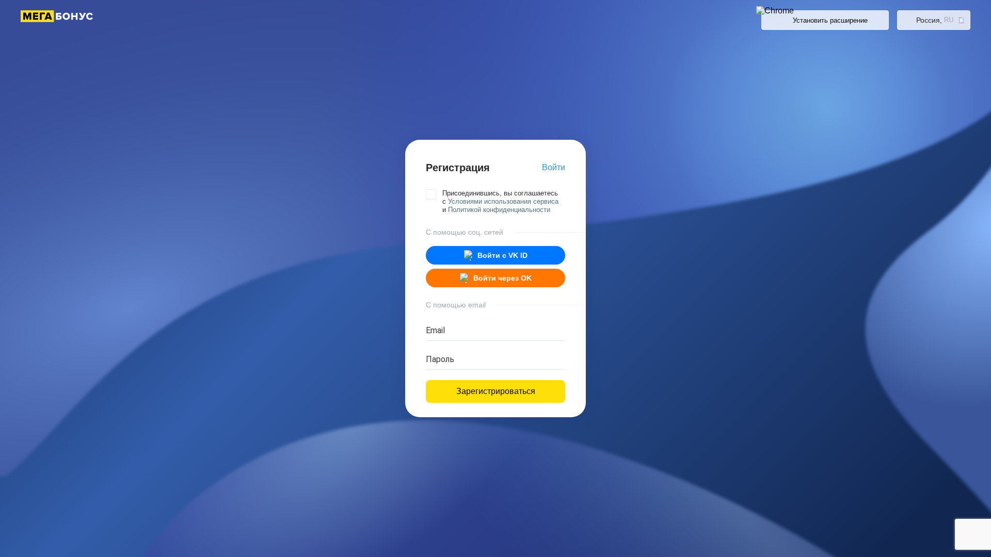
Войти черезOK (502, 278)
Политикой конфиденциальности (499, 210)
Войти (553, 167)
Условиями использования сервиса (503, 201)
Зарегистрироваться (495, 391)
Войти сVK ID (502, 255)
